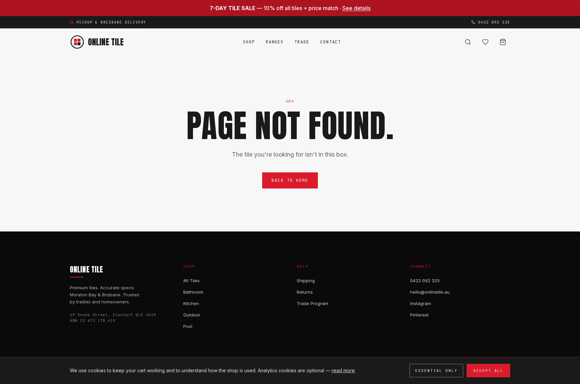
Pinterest (419, 314)
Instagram (420, 303)
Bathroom (193, 292)
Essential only (436, 370)
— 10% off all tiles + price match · (290, 8)
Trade (301, 42)
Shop (249, 42)
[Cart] (502, 42)
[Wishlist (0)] (485, 42)
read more (343, 370)
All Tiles (191, 280)
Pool (187, 326)
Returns (305, 292)
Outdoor (191, 314)
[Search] (468, 42)
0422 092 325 (425, 280)
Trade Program (312, 303)
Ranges (275, 42)
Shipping (306, 280)
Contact (330, 42)
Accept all (488, 370)
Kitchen (191, 303)
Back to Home (290, 180)
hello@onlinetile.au (430, 292)
